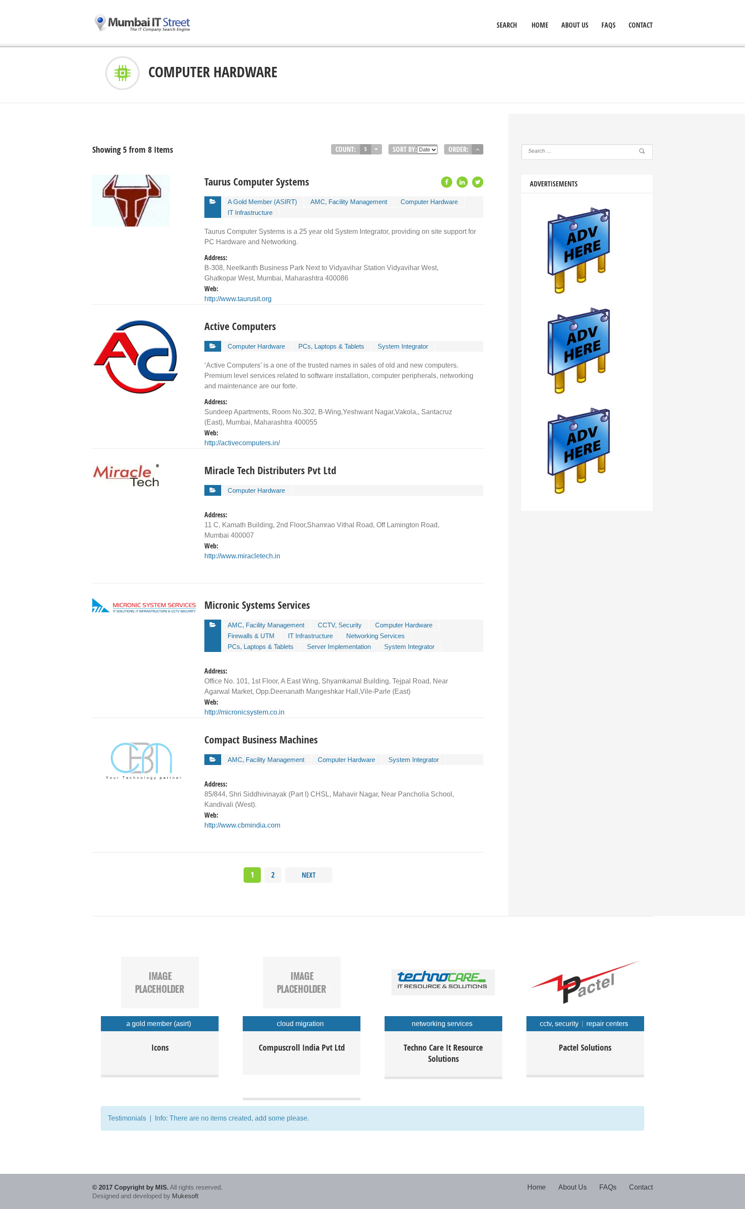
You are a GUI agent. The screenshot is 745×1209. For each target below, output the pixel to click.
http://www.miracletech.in (242, 556)
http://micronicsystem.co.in (244, 712)
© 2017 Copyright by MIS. (130, 1187)
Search (507, 25)
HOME (540, 25)
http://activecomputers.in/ (242, 443)
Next (309, 875)
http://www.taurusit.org (238, 298)
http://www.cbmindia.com (242, 825)
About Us (574, 25)
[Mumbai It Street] (142, 23)
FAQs (608, 25)
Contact (641, 25)
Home (536, 1187)
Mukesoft (185, 1196)
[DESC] (477, 149)
